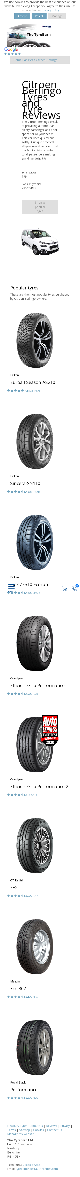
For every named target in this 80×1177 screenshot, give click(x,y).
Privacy (65, 1126)
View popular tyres (40, 207)
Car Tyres (28, 60)
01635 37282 (31, 1165)
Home (17, 60)
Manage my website (20, 1134)
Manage (56, 16)
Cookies (38, 1130)
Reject (39, 16)
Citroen (41, 60)
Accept (22, 16)
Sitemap (24, 1130)
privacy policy (50, 10)
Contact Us (54, 1130)
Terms (11, 1130)
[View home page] (29, 35)
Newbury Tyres (17, 1126)
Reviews (51, 1126)
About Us (37, 1126)
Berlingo (51, 60)
